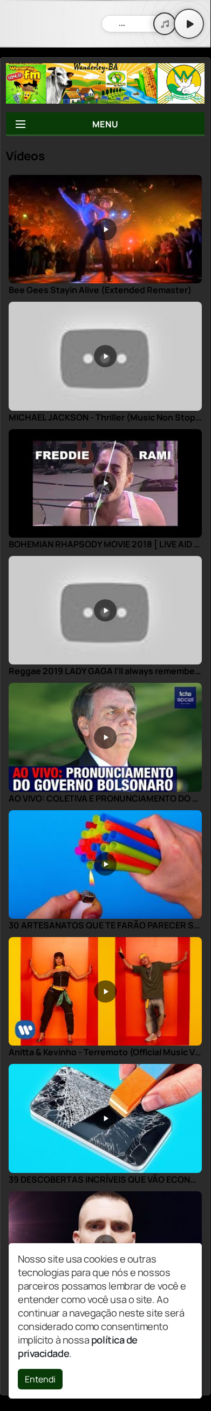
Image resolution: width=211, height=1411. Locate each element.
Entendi (40, 1379)
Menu (105, 124)
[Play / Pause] (189, 24)
